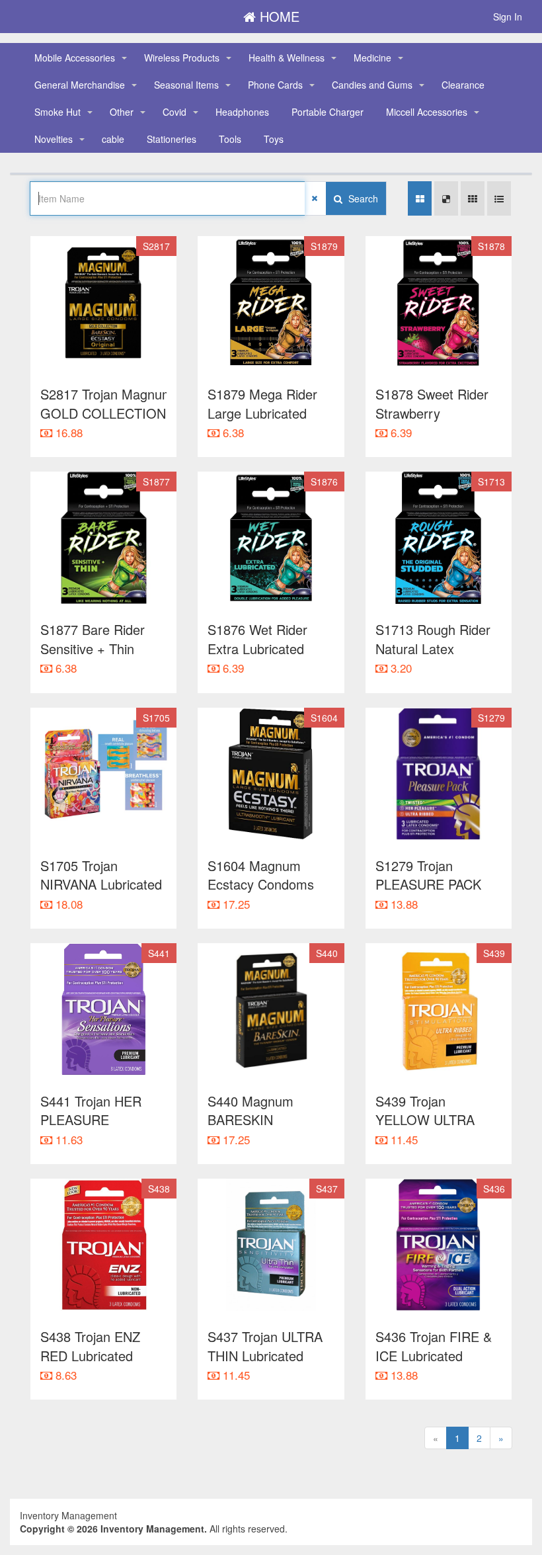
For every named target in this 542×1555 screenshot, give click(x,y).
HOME (277, 16)
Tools (230, 139)
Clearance (463, 84)
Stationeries (171, 139)
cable (113, 139)
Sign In (507, 16)
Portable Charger (327, 111)
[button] (124, 58)
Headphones (242, 111)
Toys (274, 139)
